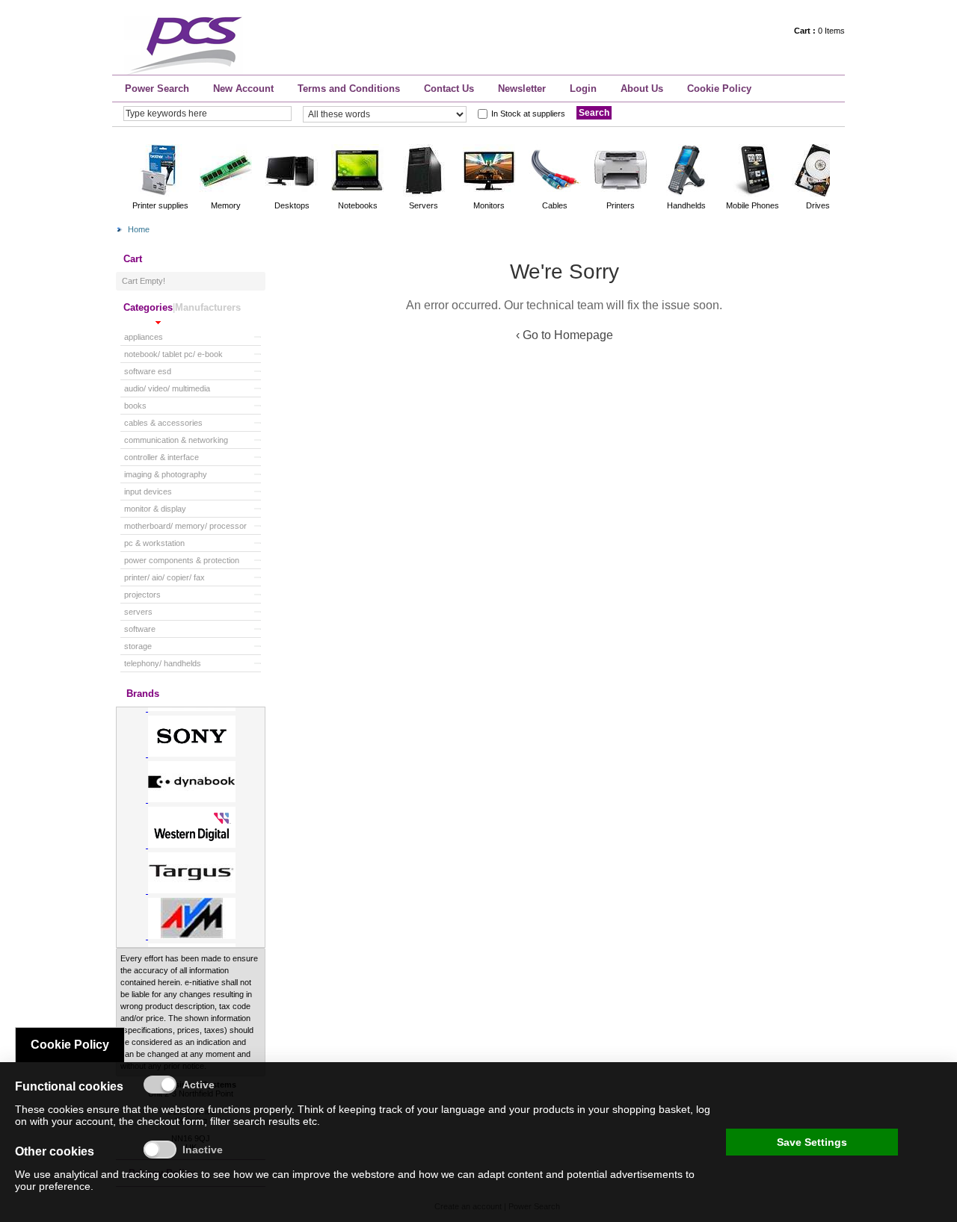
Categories (148, 307)
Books (135, 405)
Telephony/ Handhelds (162, 663)
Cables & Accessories (163, 422)
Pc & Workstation (154, 543)
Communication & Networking (176, 439)
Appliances (143, 336)
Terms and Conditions (349, 88)
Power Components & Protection (181, 560)
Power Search (157, 88)
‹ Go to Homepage (564, 335)
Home (139, 229)
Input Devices (148, 491)
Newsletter (522, 88)
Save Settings (812, 1142)
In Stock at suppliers (528, 113)
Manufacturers (208, 307)
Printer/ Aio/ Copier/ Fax (164, 577)
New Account (243, 88)
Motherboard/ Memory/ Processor (185, 525)
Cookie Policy (719, 88)
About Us (642, 88)
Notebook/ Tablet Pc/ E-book (173, 354)
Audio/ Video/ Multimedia (167, 388)
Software (140, 628)
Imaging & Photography (165, 474)
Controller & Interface (161, 457)
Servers (138, 611)
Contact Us (449, 88)
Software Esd (147, 371)
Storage (138, 646)
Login (583, 88)
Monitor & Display (155, 508)
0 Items (819, 30)
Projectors (142, 594)
